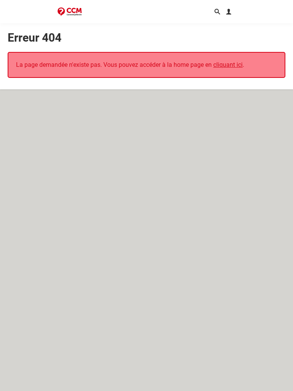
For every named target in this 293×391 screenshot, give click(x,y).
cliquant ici (228, 64)
